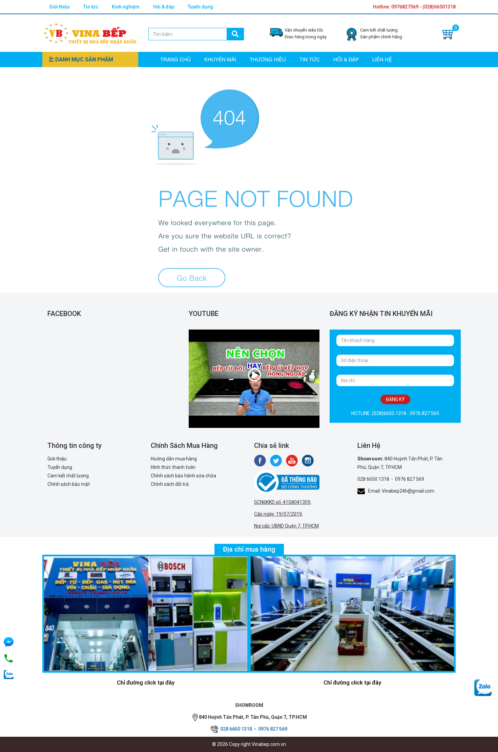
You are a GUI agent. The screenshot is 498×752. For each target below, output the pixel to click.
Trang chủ (175, 59)
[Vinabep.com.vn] (90, 32)
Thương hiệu (268, 59)
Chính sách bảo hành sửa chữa (183, 475)
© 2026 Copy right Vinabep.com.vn (249, 744)
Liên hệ (382, 59)
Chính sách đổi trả (170, 484)
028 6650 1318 (373, 479)
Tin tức (90, 6)
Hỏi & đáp (163, 6)
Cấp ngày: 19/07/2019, (278, 514)
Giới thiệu (59, 6)
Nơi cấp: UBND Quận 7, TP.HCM (286, 526)
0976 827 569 (409, 479)
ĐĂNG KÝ (395, 399)
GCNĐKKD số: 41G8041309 (282, 502)
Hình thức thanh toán (173, 467)
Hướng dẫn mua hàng (174, 458)
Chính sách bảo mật (68, 484)
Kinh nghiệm (126, 6)
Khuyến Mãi (220, 59)
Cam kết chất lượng (68, 475)
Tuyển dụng (200, 6)
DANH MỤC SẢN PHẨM (83, 59)
